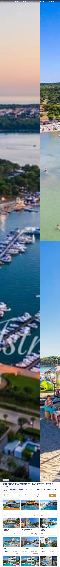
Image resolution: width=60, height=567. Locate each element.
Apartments (24, 1)
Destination (8, 494)
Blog (37, 1)
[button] (58, 1)
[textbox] (12, 496)
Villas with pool (16, 1)
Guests (38, 494)
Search (52, 495)
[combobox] (12, 496)
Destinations (31, 1)
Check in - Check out (25, 494)
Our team (42, 1)
